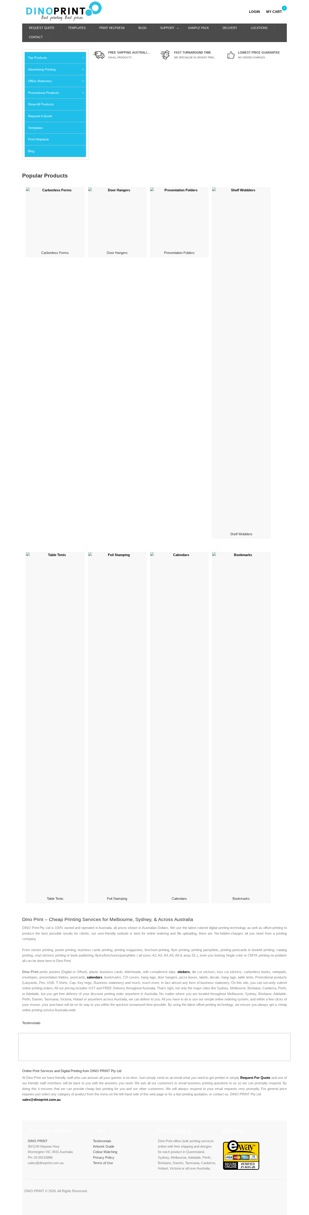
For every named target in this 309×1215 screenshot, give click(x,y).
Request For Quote (255, 1078)
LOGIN (256, 12)
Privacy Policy (103, 1157)
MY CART (274, 12)
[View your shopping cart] (264, 12)
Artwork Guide (103, 1146)
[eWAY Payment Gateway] (241, 1168)
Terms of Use (103, 1163)
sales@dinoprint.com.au (41, 1099)
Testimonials (102, 1141)
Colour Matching (105, 1152)
